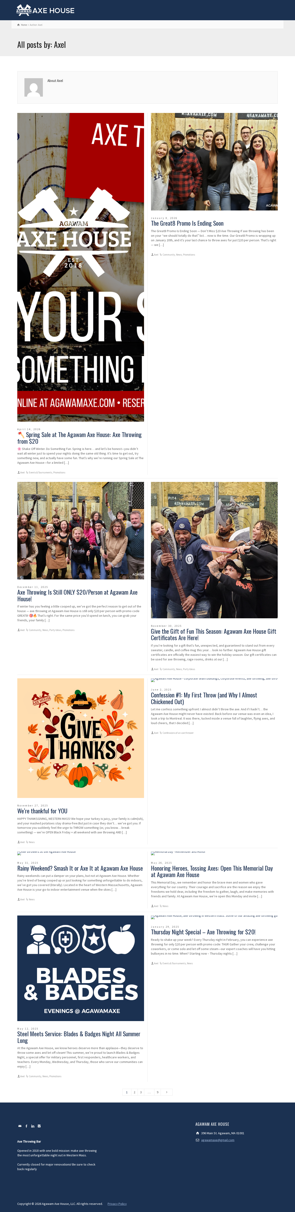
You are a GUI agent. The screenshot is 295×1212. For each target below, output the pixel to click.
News (179, 254)
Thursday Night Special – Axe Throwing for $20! (203, 931)
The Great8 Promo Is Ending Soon (187, 223)
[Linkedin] (33, 1126)
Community (168, 254)
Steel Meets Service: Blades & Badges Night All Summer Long (78, 1037)
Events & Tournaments (40, 472)
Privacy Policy (117, 1204)
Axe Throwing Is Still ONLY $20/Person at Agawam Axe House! (77, 595)
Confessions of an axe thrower (178, 732)
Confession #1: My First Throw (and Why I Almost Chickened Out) (204, 698)
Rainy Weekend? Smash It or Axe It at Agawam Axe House (80, 868)
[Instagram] (39, 1126)
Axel (22, 472)
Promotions (59, 472)
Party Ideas (55, 630)
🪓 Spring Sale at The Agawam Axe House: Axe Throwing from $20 (79, 438)
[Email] (20, 1126)
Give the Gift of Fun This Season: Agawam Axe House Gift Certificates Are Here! (213, 634)
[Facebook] (26, 1126)
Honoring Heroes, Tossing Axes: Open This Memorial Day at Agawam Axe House (212, 871)
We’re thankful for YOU (42, 810)
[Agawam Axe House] (45, 10)
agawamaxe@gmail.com (217, 1140)
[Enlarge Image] (80, 267)
